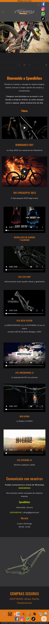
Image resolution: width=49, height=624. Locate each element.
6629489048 (15, 512)
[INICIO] (4, 615)
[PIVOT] (35, 615)
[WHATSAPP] (43, 15)
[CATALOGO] (40, 615)
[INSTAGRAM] (43, 10)
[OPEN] (29, 615)
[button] (3, 11)
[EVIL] (10, 615)
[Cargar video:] (24, 128)
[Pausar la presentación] (46, 65)
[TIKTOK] (43, 20)
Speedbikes (24, 502)
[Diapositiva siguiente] (29, 65)
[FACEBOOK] (43, 5)
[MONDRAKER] (23, 615)
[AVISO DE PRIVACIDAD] (46, 615)
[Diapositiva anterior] (19, 65)
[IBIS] (17, 615)
